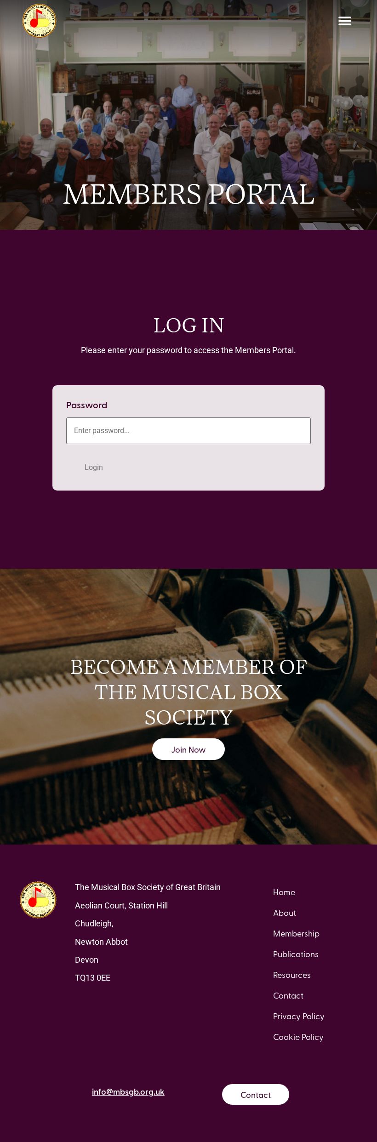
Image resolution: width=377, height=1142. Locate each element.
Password (86, 405)
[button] (344, 21)
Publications (296, 953)
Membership (296, 933)
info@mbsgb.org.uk (128, 1091)
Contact (288, 995)
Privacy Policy (299, 1016)
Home (284, 891)
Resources (292, 974)
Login (94, 467)
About (284, 912)
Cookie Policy (298, 1036)
